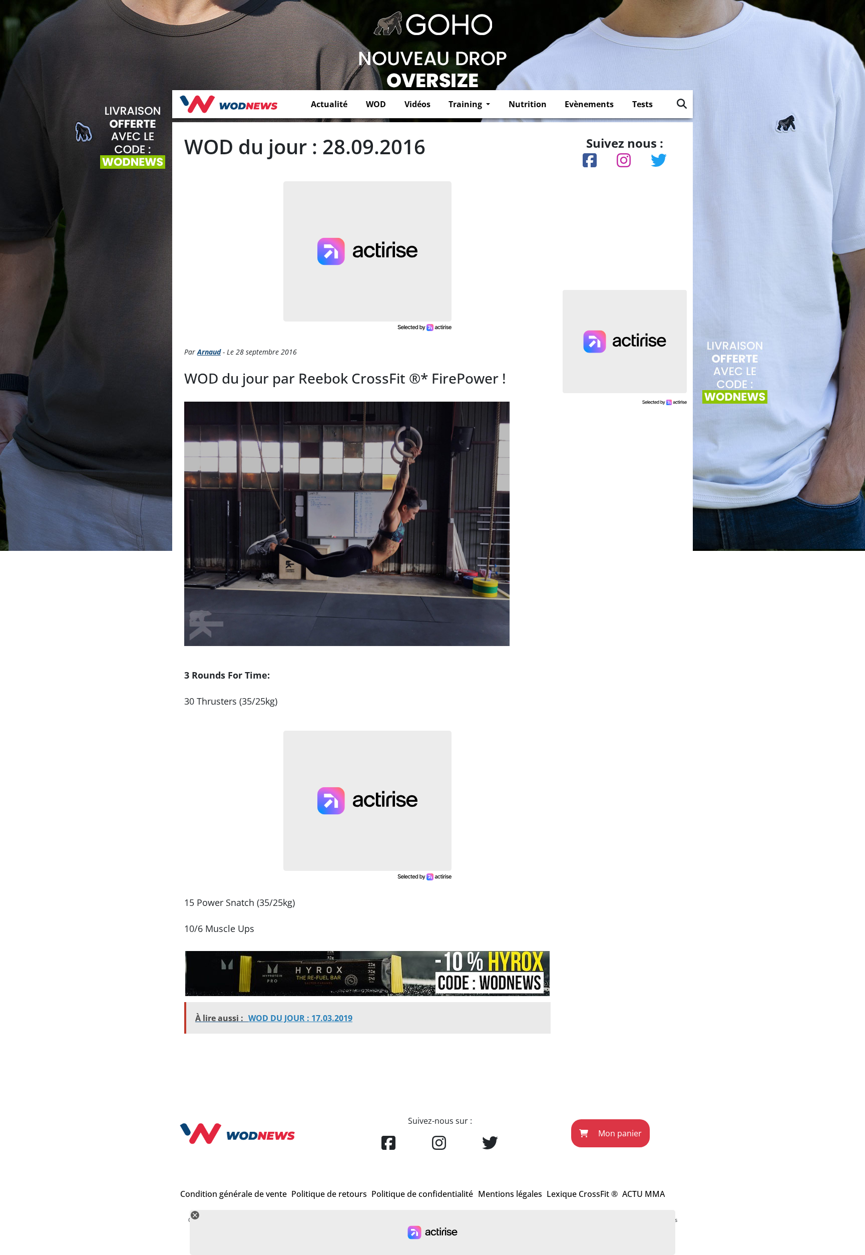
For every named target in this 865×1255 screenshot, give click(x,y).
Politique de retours (329, 1193)
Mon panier (619, 1133)
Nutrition (528, 104)
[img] (682, 104)
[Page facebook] (388, 1143)
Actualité (329, 104)
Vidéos (417, 104)
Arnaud (209, 352)
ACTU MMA (643, 1193)
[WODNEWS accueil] (228, 104)
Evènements (589, 104)
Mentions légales (510, 1193)
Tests (642, 104)
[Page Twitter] (490, 1143)
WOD (376, 104)
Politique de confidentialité (422, 1193)
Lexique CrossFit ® (582, 1193)
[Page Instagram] (439, 1143)
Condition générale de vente (233, 1193)
